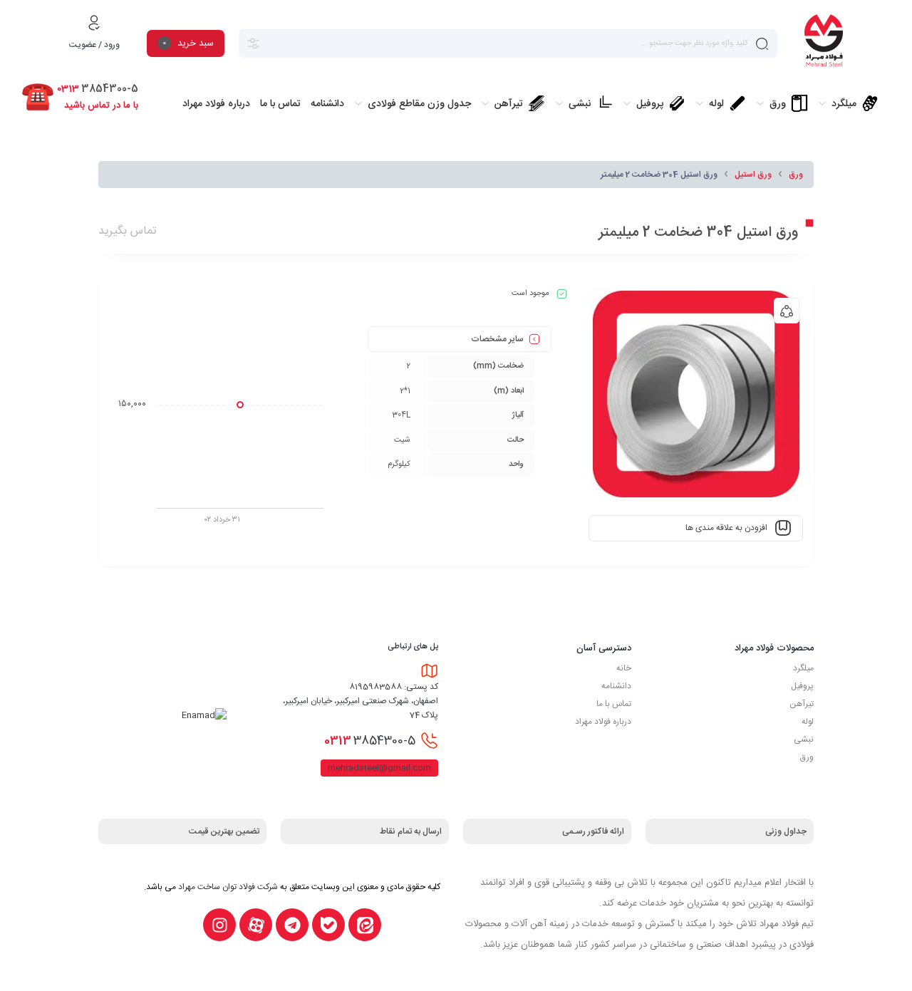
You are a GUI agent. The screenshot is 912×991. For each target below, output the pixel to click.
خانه (623, 668)
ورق (796, 174)
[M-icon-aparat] (255, 924)
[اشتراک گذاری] (786, 310)
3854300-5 (369, 741)
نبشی (804, 739)
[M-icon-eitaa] (364, 924)
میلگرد (803, 668)
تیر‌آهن (801, 704)
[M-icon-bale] (328, 924)
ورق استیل (753, 174)
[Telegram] (292, 924)
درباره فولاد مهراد (603, 722)
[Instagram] (219, 924)
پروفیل (802, 686)
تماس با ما (613, 704)
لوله (808, 722)
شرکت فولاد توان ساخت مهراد (228, 887)
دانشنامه (616, 686)
